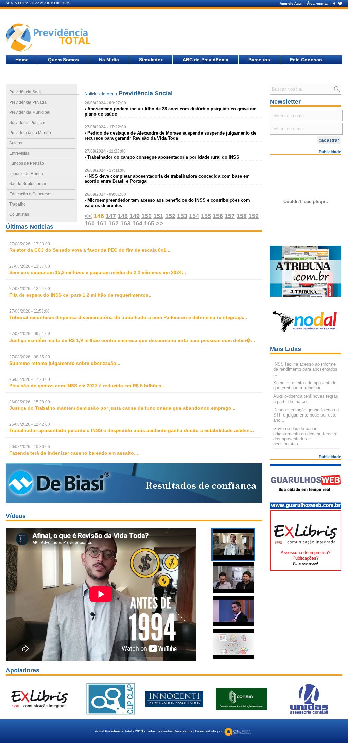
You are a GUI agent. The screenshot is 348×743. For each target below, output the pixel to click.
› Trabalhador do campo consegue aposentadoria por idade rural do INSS (162, 157)
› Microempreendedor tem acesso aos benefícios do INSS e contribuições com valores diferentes (167, 203)
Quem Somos (63, 60)
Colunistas (19, 214)
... (89, 250)
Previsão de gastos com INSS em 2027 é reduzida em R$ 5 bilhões (85, 385)
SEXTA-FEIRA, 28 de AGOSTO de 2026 (37, 3)
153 (182, 216)
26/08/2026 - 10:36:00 (29, 446)
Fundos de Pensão (26, 163)
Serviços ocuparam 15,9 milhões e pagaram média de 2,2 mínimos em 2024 (95, 272)
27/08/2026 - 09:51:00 (29, 333)
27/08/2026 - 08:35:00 (29, 357)
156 (218, 216)
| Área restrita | (317, 3)
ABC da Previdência (205, 60)
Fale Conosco (306, 60)
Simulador (150, 60)
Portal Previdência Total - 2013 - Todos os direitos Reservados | (144, 731)
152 (170, 216)
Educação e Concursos (30, 194)
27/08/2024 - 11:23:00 (105, 151)
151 (158, 216)
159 (253, 216)
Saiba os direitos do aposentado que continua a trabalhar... (304, 385)
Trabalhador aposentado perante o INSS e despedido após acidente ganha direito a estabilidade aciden (129, 430)
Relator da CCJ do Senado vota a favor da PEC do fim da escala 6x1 (87, 250)
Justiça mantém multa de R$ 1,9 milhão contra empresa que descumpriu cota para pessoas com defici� (130, 340)
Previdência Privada (28, 102)
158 (242, 216)
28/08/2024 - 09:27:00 (105, 103)
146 (99, 216)
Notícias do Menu (101, 94)
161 (102, 223)
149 (134, 216)
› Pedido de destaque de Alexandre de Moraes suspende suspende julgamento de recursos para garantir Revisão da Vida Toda (170, 135)
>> (159, 223)
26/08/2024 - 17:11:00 (105, 170)
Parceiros (259, 60)
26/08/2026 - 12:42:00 (29, 424)
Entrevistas (19, 153)
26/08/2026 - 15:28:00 (29, 402)
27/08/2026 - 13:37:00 (29, 266)
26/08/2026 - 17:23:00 (29, 379)
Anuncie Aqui (291, 3)
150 (146, 216)
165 (149, 223)
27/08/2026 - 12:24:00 (29, 288)
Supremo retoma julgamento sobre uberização (62, 363)
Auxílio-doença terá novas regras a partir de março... (305, 399)
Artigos (15, 143)
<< (88, 216)
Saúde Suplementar (27, 183)
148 (123, 216)
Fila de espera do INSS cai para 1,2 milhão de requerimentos (79, 295)
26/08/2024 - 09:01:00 (105, 194)
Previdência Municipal (29, 112)
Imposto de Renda (26, 173)
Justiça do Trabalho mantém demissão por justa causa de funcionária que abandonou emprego (120, 408)
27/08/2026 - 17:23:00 (29, 244)
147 (111, 216)
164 (137, 223)
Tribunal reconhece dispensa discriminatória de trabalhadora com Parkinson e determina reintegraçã (126, 317)
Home (22, 60)
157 (230, 216)
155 (206, 216)
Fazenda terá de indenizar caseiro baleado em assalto (71, 453)
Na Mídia (109, 60)
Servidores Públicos (27, 122)
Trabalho (17, 204)
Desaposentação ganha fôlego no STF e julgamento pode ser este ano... (306, 415)
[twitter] (339, 3)
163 (125, 223)
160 (90, 223)
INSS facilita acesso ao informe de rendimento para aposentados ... (305, 369)
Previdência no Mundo (30, 132)
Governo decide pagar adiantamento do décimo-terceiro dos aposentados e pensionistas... (305, 436)
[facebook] (334, 3)
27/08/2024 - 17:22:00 (105, 127)
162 (113, 223)
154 (194, 216)
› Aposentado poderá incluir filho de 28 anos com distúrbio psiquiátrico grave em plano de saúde (171, 111)
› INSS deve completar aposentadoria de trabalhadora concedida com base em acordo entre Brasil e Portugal (167, 179)
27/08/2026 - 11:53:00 (29, 311)
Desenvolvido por (208, 731)
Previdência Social (26, 92)
